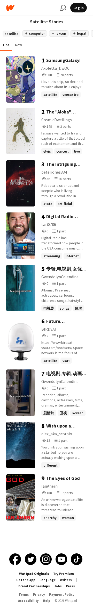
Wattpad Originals (34, 574)
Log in (78, 7)
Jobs (58, 586)
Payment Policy (61, 594)
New (18, 44)
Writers (66, 580)
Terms (24, 594)
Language (48, 580)
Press (70, 586)
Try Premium (63, 574)
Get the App (25, 580)
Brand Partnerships (34, 586)
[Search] (63, 8)
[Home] (31, 8)
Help (46, 600)
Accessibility (28, 600)
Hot (6, 44)
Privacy (39, 594)
